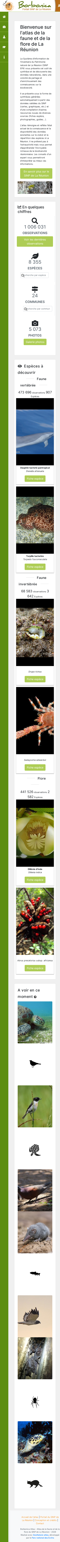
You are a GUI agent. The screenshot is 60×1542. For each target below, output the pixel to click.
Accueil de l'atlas (30, 1517)
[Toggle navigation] (7, 6)
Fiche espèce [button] (35, 478)
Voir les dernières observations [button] (35, 241)
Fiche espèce (35, 1024)
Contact (40, 1523)
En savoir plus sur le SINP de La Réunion (36, 173)
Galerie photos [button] (35, 342)
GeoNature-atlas (40, 1535)
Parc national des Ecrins (43, 1538)
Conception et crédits (46, 1520)
